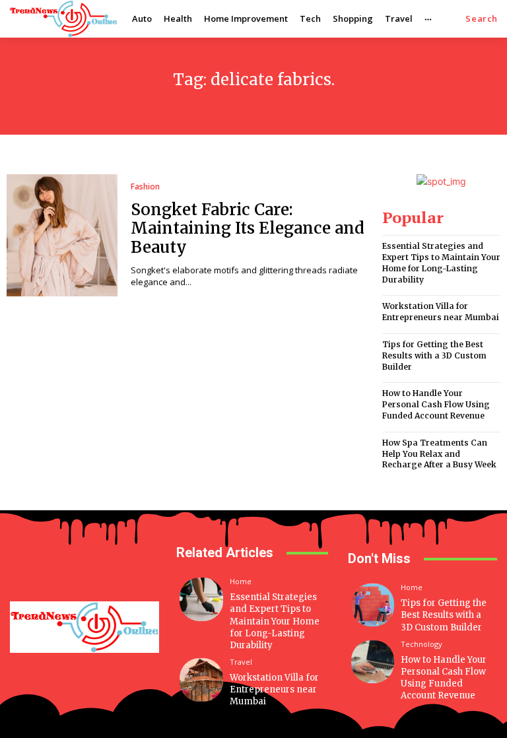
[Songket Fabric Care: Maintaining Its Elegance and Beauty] (62, 235)
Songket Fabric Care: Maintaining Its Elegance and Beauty (247, 228)
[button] (481, 19)
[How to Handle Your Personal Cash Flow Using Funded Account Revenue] (372, 661)
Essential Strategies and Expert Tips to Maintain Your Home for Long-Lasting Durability (441, 262)
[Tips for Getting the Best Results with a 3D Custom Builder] (372, 605)
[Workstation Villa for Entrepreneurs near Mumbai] (201, 680)
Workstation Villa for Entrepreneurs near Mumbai (440, 311)
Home (241, 581)
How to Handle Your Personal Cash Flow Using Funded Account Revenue (436, 404)
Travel (241, 661)
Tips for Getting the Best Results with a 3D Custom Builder (434, 355)
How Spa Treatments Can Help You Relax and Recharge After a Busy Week (439, 454)
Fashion (145, 187)
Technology (421, 644)
